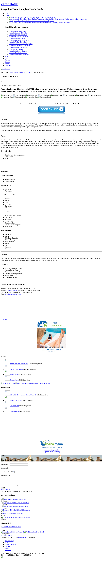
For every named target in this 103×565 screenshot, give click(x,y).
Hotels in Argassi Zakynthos (18, 35)
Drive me (4, 319)
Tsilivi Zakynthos (20, 499)
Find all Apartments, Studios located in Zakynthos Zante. (62, 19)
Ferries (7, 58)
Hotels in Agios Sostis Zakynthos (19, 45)
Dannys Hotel (14, 406)
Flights (7, 56)
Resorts (7, 64)
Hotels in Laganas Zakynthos (18, 33)
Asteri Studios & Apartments (19, 364)
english (7, 548)
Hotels (7, 15)
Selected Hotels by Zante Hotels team (53, 22)
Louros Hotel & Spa (16, 369)
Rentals (7, 60)
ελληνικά (8, 550)
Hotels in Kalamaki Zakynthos (18, 36)
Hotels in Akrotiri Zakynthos (18, 53)
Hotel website (5, 489)
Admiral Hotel (16, 527)
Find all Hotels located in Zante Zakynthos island (37, 17)
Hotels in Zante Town (16, 49)
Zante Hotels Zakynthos (17, 72)
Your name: (5, 464)
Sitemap (7, 542)
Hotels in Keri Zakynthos (17, 38)
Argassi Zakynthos (22, 506)
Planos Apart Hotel (16, 400)
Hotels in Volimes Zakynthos (18, 51)
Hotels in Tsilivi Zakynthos (17, 31)
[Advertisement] (24, 165)
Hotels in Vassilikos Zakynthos (18, 40)
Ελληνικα (7, 69)
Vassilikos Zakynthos (23, 517)
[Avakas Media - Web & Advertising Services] (6, 535)
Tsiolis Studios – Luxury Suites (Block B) (23, 395)
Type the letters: (6, 472)
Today (7, 13)
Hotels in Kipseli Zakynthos (18, 47)
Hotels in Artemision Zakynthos (19, 54)
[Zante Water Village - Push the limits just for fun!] (8, 383)
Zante (9, 4)
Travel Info (8, 65)
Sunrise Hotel (14, 380)
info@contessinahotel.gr (13, 294)
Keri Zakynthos (18, 513)
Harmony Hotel (15, 411)
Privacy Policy (9, 541)
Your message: (6, 475)
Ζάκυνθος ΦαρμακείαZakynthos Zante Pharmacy (51, 451)
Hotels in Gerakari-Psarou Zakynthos (20, 44)
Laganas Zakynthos (22, 503)
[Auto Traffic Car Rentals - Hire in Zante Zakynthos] (32, 383)
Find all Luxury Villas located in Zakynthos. (38, 21)
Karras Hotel (14, 374)
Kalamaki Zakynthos (23, 510)
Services (7, 62)
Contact (7, 546)
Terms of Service (10, 544)
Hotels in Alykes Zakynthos (18, 42)
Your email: (5, 468)
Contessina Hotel (12, 290)
